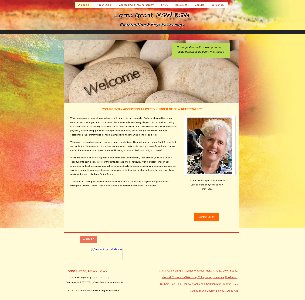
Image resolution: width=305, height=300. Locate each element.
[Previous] (176, 51)
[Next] (225, 51)
